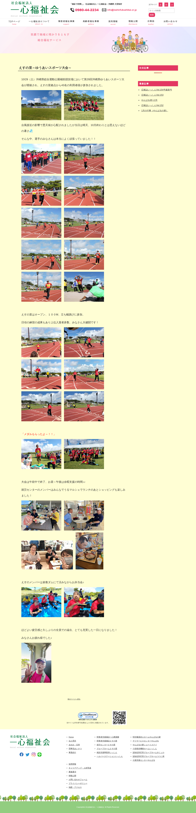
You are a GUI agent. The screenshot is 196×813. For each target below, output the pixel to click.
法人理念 (72, 741)
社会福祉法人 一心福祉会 (95, 807)
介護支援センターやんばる (144, 760)
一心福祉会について (39, 23)
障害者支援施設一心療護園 (108, 737)
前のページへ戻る (74, 699)
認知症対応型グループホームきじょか (148, 752)
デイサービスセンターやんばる (146, 741)
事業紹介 (72, 752)
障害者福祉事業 (66, 23)
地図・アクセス (75, 787)
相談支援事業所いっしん (107, 752)
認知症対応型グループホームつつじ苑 (148, 756)
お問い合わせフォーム (170, 23)
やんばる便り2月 (149, 100)
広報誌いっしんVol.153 (152, 95)
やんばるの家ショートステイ (145, 745)
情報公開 (133, 23)
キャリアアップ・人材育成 (80, 768)
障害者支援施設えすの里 (107, 741)
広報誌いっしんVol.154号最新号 (156, 90)
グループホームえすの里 (107, 749)
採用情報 (113, 23)
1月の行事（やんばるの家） (154, 110)
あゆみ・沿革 (74, 745)
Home (71, 737)
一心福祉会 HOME (15, 23)
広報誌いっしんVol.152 (152, 105)
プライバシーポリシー (78, 783)
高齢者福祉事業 (91, 23)
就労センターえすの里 (106, 745)
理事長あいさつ (75, 749)
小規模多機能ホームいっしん (145, 749)
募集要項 (72, 772)
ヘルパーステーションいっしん (110, 756)
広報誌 (151, 23)
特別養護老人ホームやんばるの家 (147, 737)
